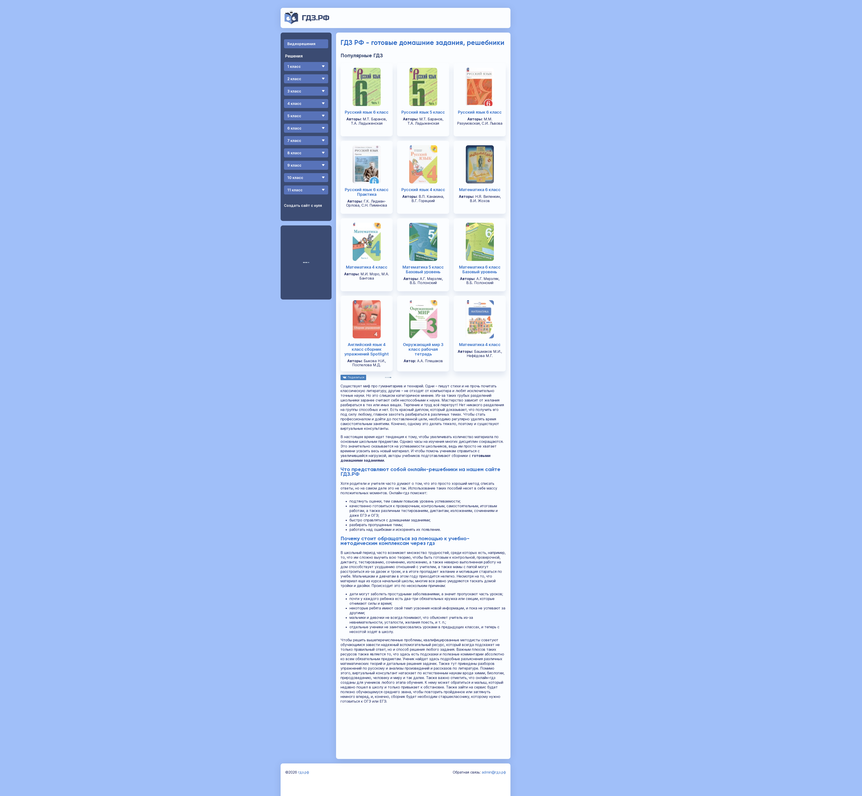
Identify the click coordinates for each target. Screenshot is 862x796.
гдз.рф (303, 772)
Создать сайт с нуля (303, 205)
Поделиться (356, 377)
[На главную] (307, 23)
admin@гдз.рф (494, 772)
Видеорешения (301, 44)
